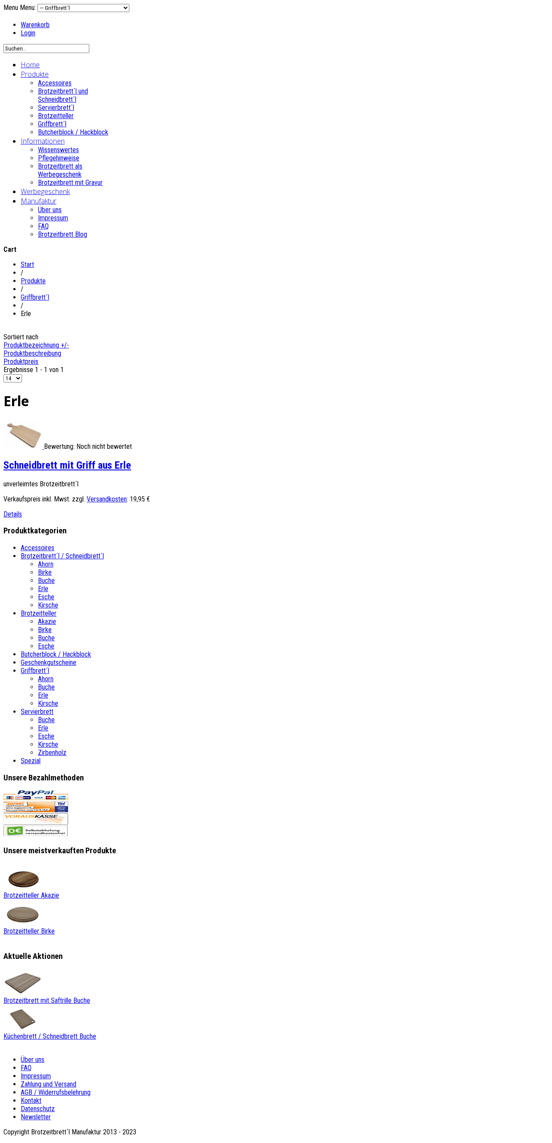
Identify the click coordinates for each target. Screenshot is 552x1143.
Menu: (29, 7)
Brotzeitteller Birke (29, 931)
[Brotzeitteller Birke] (22, 923)
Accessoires (55, 83)
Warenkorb (35, 25)
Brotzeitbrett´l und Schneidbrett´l (63, 95)
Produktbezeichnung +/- (36, 345)
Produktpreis (20, 361)
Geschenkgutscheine (48, 662)
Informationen (43, 141)
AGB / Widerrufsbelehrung (56, 1092)
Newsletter (36, 1117)
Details (12, 514)
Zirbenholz (52, 752)
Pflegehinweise (58, 158)
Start (27, 264)
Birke (45, 572)
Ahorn (45, 564)
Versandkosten (107, 499)
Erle (43, 589)
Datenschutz (38, 1109)
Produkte (35, 74)
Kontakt (31, 1100)
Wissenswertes (58, 150)
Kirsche (48, 605)
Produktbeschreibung (32, 353)
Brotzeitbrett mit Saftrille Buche (46, 1000)
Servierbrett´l (56, 107)
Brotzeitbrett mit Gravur (70, 182)
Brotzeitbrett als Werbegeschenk (60, 170)
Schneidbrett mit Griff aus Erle (67, 465)
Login (28, 33)
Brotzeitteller (56, 116)
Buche (46, 580)
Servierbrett (37, 712)
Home (30, 64)
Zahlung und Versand (48, 1084)
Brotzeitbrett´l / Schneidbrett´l (62, 556)
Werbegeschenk (45, 191)
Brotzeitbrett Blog (62, 234)
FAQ (43, 226)
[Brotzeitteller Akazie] (22, 887)
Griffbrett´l (52, 124)
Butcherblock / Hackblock (73, 132)
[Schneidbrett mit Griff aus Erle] (23, 446)
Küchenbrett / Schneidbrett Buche (49, 1036)
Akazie (47, 621)
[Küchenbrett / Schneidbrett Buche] (22, 1028)
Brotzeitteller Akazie (31, 895)
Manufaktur (38, 201)
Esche (46, 597)
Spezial (31, 761)
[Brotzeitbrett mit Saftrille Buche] (22, 992)
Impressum (53, 218)
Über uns (50, 210)
